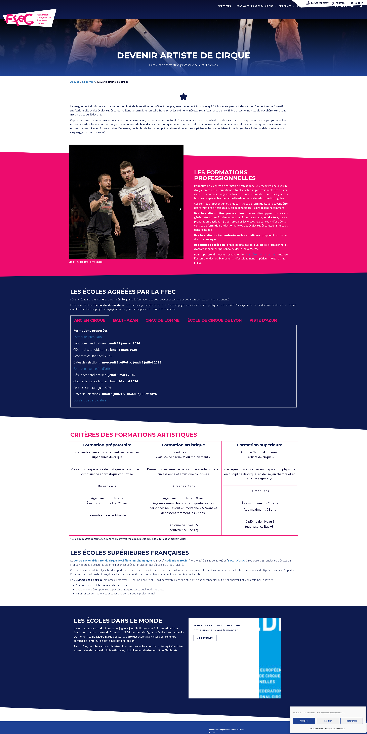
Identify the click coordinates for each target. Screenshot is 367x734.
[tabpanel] (183, 366)
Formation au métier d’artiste (93, 368)
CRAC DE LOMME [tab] (163, 320)
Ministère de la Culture (261, 254)
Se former (285, 6)
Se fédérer (224, 6)
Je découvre (205, 637)
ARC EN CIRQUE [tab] (89, 320)
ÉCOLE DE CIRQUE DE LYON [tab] (214, 320)
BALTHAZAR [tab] (125, 320)
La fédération (344, 6)
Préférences (351, 720)
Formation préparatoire (89, 337)
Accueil (74, 82)
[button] (361, 6)
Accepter (304, 720)
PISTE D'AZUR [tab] (263, 320)
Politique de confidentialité (335, 728)
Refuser (328, 720)
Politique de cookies (317, 728)
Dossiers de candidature (89, 400)
